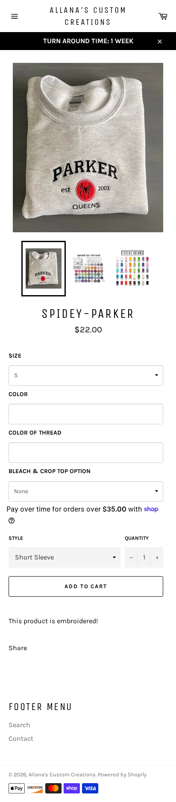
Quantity (137, 538)
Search (19, 725)
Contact (21, 738)
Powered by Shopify (122, 774)
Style (16, 538)
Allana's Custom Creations (88, 16)
